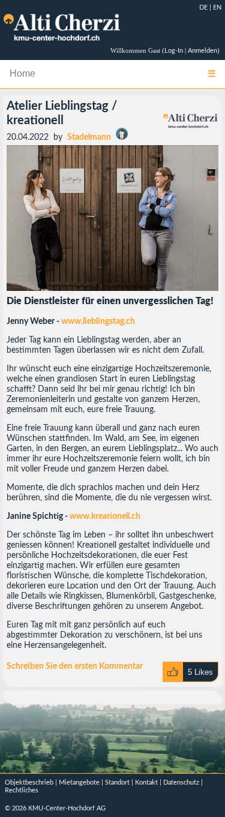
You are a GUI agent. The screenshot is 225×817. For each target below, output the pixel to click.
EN (217, 7)
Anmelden (202, 50)
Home (22, 73)
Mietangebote (79, 782)
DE (203, 7)
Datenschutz (181, 782)
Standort (117, 782)
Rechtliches (21, 790)
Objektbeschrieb (29, 782)
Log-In (173, 50)
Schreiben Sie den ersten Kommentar (75, 666)
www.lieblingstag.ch (98, 321)
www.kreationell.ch (105, 516)
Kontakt (146, 782)
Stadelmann (89, 137)
